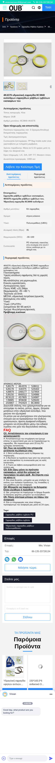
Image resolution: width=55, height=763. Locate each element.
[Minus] (51, 694)
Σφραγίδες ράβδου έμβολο (32, 27)
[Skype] (7, 559)
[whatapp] (14, 559)
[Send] (51, 758)
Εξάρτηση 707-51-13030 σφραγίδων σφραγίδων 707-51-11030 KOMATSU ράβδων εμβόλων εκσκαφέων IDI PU (40, 682)
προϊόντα (14, 27)
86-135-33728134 (44, 2)
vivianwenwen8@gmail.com (18, 2)
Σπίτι (4, 27)
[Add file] (4, 758)
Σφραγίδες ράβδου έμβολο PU (19, 514)
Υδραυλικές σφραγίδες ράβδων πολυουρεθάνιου (20, 527)
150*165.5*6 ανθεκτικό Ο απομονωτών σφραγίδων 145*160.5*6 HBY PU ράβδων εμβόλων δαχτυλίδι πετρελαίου (15, 682)
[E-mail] (20, 559)
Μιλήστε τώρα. (27, 567)
